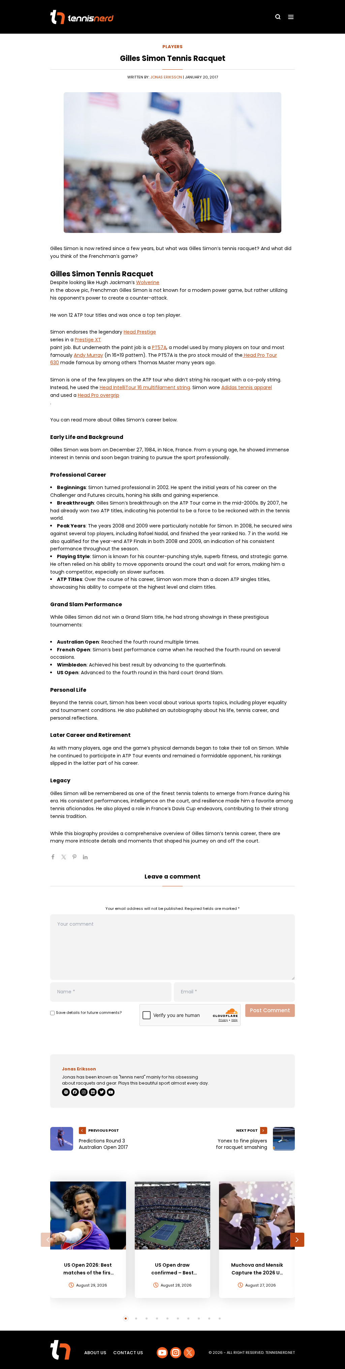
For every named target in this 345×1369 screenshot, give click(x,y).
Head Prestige (140, 332)
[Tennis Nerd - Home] (82, 17)
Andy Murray (88, 355)
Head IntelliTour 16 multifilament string (145, 387)
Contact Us (128, 1352)
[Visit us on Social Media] (162, 1352)
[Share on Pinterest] (77, 859)
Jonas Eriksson (166, 77)
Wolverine (147, 282)
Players (172, 46)
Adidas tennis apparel (246, 387)
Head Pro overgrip (98, 395)
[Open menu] (291, 17)
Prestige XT (88, 339)
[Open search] (278, 17)
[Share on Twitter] (66, 859)
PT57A (159, 347)
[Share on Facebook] (55, 859)
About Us (95, 1352)
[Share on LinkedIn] (88, 859)
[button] (48, 1240)
